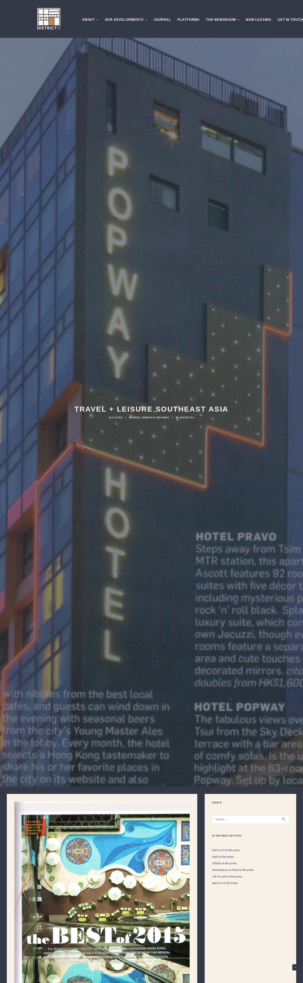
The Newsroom (221, 19)
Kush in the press (223, 857)
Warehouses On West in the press (233, 870)
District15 (187, 417)
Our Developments (124, 19)
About (88, 19)
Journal (162, 19)
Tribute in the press (155, 417)
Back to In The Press (225, 883)
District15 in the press (226, 850)
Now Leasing (258, 19)
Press (136, 417)
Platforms (188, 19)
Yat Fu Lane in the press (227, 876)
